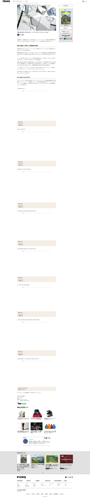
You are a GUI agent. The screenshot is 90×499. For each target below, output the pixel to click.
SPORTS (66, 469)
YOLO (18, 491)
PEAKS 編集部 (31, 439)
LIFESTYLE (47, 480)
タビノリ (34, 486)
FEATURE (47, 468)
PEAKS (19, 469)
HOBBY (37, 480)
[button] (15, 460)
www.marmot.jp (38, 392)
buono (66, 485)
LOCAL (65, 480)
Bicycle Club (18, 485)
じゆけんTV (58, 485)
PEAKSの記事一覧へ (65, 5)
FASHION (69, 468)
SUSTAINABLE (57, 480)
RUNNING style (27, 485)
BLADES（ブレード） (43, 485)
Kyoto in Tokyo (27, 486)
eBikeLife (18, 486)
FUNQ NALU (34, 485)
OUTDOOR (22, 469)
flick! (49, 485)
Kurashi (20, 491)
